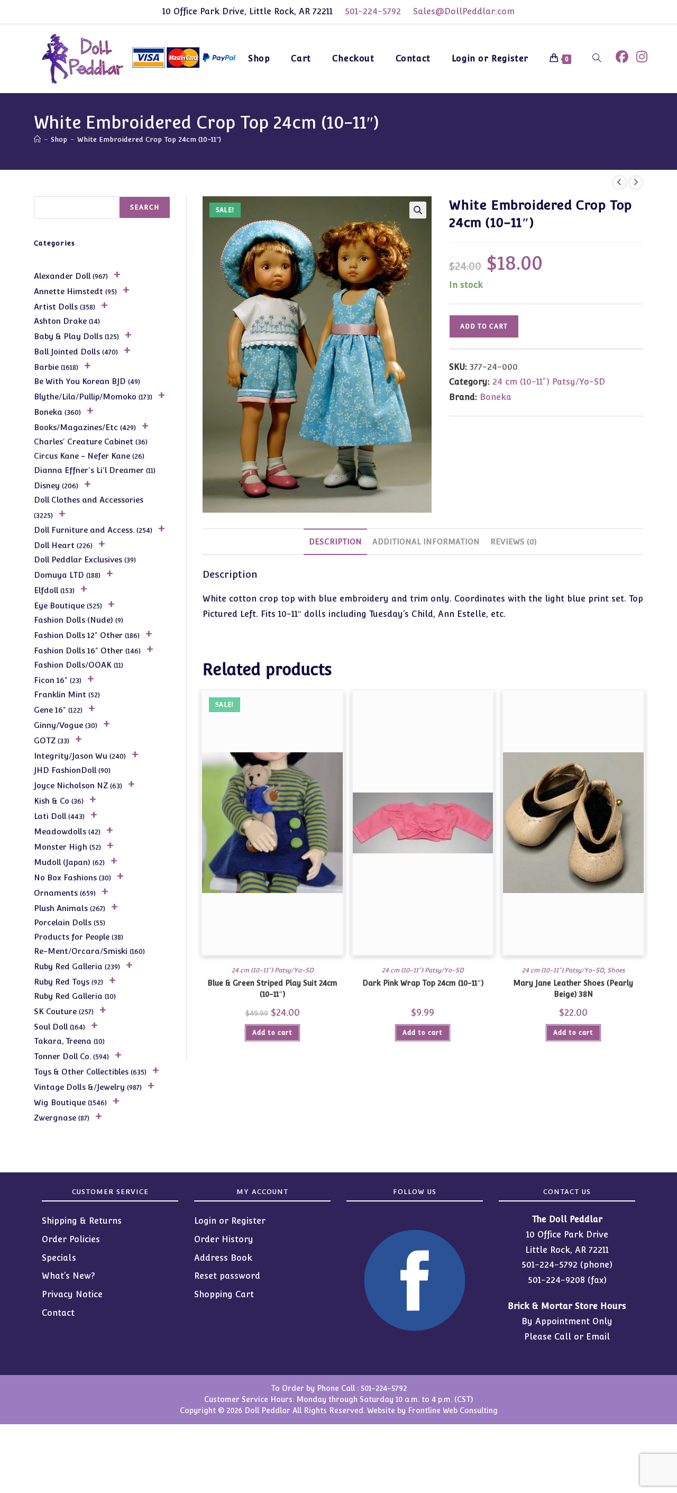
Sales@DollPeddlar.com (464, 11)
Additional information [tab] (426, 541)
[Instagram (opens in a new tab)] (641, 56)
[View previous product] (619, 182)
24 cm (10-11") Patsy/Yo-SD (548, 382)
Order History (223, 1239)
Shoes (616, 970)
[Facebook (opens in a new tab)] (622, 56)
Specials (59, 1258)
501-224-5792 (373, 11)
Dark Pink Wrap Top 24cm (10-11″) (422, 983)
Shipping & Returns (82, 1221)
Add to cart (484, 326)
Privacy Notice (72, 1294)
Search (144, 207)
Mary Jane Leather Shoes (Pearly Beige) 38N (573, 988)
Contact (58, 1313)
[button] (417, 210)
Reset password (227, 1276)
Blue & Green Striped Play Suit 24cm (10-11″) (272, 988)
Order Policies (71, 1239)
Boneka (495, 397)
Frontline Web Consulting (453, 1410)
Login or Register (230, 1221)
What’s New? (68, 1276)
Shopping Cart (224, 1294)
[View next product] (635, 182)
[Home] (37, 139)
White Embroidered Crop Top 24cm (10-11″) (149, 139)
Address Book (223, 1258)
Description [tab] (335, 541)
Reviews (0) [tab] (513, 541)
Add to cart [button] (272, 1032)
